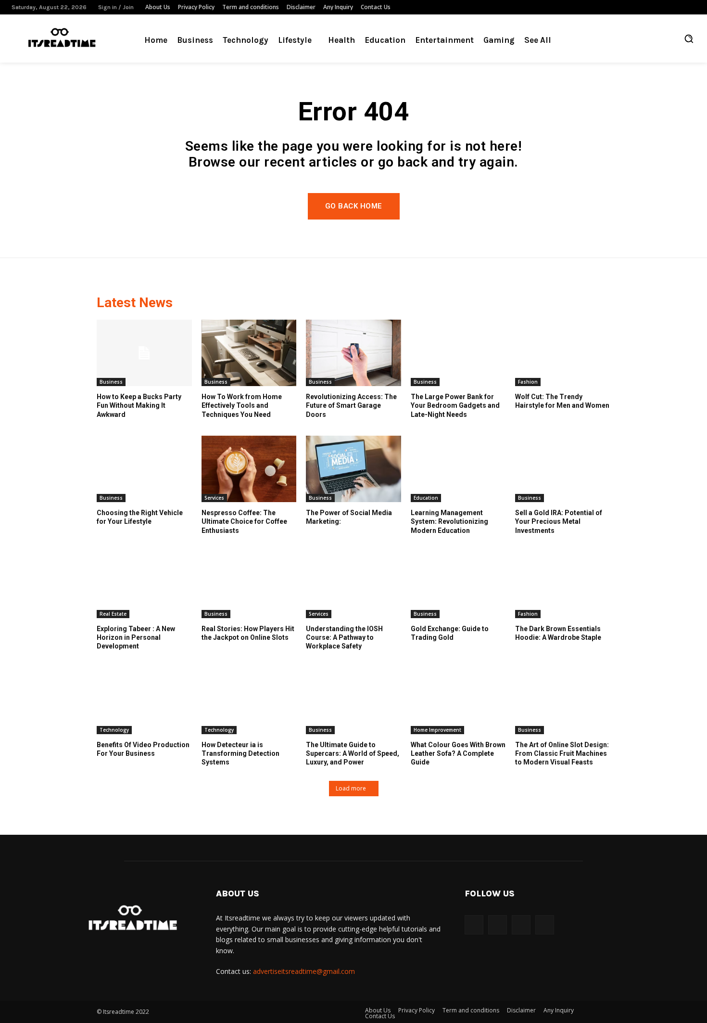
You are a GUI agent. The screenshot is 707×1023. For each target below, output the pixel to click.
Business (111, 381)
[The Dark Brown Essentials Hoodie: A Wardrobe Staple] (562, 585)
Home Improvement (437, 729)
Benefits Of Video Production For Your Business (143, 749)
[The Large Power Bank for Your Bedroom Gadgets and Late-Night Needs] (458, 353)
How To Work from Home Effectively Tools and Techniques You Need (242, 405)
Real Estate (113, 613)
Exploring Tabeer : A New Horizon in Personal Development (136, 637)
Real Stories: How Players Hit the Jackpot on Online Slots (248, 633)
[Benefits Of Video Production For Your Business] (144, 701)
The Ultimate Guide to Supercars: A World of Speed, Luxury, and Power (352, 753)
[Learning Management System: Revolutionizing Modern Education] (458, 469)
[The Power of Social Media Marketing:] (353, 469)
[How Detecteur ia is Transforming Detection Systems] (249, 701)
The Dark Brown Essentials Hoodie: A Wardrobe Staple (558, 633)
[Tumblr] (675, 7)
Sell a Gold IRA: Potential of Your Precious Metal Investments (558, 521)
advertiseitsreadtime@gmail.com (304, 971)
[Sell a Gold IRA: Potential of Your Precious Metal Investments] (562, 469)
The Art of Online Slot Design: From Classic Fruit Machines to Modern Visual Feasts (562, 753)
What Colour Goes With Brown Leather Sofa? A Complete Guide (458, 753)
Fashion (528, 381)
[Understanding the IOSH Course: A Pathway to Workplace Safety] (353, 585)
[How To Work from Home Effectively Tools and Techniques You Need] (249, 353)
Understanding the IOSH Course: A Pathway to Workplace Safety (344, 637)
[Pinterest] (661, 7)
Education (426, 497)
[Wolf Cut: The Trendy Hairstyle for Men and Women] (562, 353)
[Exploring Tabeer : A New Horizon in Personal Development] (144, 585)
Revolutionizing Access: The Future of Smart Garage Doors (351, 405)
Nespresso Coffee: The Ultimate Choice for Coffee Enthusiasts (244, 521)
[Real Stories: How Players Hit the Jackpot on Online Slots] (249, 585)
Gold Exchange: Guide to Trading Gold (450, 633)
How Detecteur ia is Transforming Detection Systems (240, 753)
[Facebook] (647, 7)
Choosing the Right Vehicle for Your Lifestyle (140, 517)
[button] (688, 38)
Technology (114, 729)
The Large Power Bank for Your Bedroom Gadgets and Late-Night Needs (455, 405)
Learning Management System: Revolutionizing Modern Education (449, 521)
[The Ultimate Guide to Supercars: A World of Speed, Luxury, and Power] (353, 701)
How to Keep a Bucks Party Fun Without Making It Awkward (139, 405)
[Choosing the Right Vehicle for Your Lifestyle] (144, 469)
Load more (351, 788)
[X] (690, 7)
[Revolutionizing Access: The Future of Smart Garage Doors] (353, 353)
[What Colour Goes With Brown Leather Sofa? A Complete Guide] (458, 701)
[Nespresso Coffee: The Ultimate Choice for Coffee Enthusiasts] (249, 469)
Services (214, 497)
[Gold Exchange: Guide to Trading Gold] (458, 585)
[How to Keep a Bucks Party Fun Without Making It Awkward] (144, 353)
